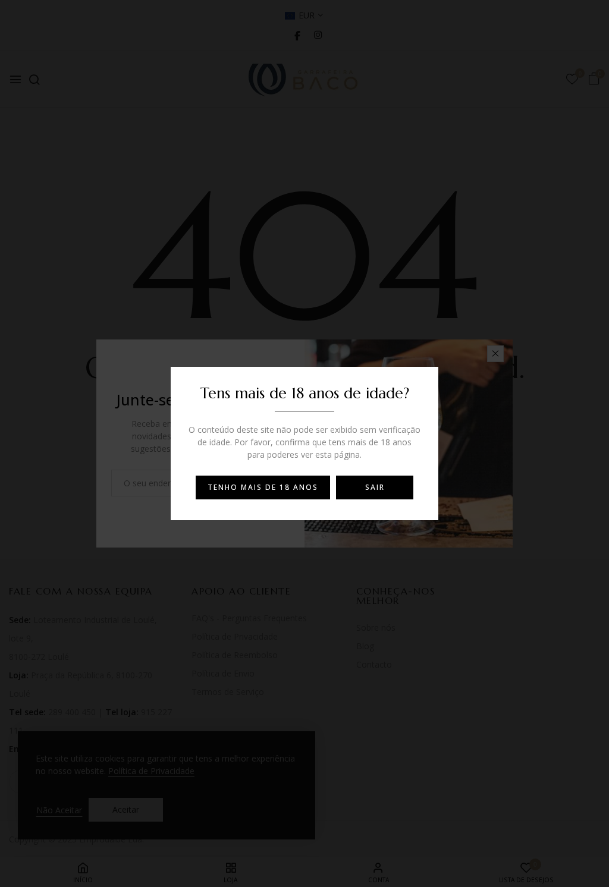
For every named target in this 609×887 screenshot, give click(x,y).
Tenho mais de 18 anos (263, 487)
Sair (375, 487)
